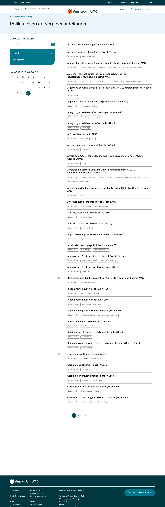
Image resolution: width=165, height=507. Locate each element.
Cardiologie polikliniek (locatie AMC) (86, 354)
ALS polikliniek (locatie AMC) (82, 134)
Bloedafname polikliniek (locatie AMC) (87, 289)
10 (86, 416)
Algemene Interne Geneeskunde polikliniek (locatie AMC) (97, 102)
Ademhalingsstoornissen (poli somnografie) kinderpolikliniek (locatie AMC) (106, 63)
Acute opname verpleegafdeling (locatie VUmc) (92, 52)
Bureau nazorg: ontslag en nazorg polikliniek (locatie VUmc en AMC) (103, 343)
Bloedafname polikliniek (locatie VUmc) (88, 300)
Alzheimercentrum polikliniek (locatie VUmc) (91, 145)
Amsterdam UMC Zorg (23, 17)
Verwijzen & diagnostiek (138, 493)
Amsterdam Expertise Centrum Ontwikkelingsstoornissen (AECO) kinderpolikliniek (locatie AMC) (101, 171)
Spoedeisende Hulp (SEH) (129, 3)
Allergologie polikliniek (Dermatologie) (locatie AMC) (95, 112)
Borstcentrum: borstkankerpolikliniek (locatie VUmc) (95, 332)
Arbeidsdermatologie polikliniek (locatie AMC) (91, 245)
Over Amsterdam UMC (68, 499)
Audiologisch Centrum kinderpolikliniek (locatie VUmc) (96, 256)
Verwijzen (148, 3)
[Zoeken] (53, 44)
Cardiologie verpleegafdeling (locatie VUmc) (90, 376)
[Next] (90, 415)
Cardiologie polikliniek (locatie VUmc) (87, 365)
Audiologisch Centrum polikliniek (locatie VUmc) (93, 267)
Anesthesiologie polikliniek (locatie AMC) (89, 213)
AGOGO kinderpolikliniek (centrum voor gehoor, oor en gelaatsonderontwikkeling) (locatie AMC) (96, 75)
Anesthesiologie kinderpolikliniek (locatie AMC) (92, 202)
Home (110, 3)
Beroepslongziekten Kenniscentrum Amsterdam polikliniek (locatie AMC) (105, 278)
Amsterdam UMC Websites (22, 3)
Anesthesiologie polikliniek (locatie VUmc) (89, 224)
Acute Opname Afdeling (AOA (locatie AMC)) (90, 44)
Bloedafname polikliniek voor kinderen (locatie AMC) (95, 311)
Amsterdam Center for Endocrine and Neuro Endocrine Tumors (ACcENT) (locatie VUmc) (106, 157)
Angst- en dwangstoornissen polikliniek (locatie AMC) (95, 234)
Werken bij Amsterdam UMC (70, 496)
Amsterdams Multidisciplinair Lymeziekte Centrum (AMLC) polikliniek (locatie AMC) (107, 189)
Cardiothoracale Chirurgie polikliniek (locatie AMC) (94, 387)
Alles (28, 93)
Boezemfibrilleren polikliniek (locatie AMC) (89, 321)
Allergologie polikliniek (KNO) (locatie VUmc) (91, 123)
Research (63, 504)
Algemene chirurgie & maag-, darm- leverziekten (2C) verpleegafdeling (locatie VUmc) (109, 89)
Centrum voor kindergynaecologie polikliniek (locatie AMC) (98, 398)
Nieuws (62, 502)
